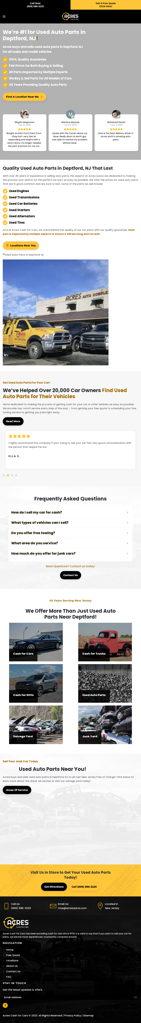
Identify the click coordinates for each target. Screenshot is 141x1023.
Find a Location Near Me (22, 96)
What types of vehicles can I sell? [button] (39, 522)
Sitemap (88, 1015)
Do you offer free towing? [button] (33, 533)
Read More (13, 421)
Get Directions (54, 886)
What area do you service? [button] (34, 543)
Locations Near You (23, 245)
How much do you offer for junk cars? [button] (43, 553)
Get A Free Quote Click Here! (106, 5)
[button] (4, 16)
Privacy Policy (72, 1015)
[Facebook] (5, 1005)
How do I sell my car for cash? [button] (36, 512)
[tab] (4, 475)
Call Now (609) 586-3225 (35, 5)
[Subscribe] (135, 997)
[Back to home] (71, 16)
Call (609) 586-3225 (84, 886)
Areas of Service (17, 790)
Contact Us (70, 575)
